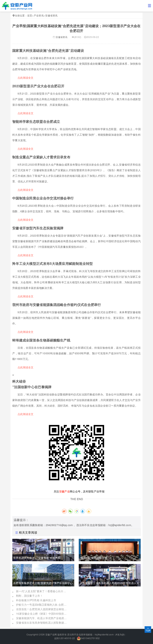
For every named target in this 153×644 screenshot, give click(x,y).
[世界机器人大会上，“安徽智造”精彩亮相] (43, 549)
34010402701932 (90, 638)
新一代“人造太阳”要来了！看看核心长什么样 (42, 591)
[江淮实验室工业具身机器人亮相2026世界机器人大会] (110, 575)
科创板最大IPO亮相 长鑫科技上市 (36, 600)
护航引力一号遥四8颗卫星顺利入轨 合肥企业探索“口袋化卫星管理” (42, 604)
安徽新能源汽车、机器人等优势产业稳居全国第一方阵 (42, 618)
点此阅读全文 (26, 77)
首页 (29, 15)
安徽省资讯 (51, 15)
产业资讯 (39, 15)
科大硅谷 (19, 381)
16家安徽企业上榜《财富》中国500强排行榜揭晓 (42, 613)
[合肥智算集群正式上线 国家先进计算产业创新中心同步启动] (43, 575)
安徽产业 (64, 491)
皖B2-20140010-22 (64, 638)
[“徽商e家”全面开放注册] (110, 549)
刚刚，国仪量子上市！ (29, 595)
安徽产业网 (51, 634)
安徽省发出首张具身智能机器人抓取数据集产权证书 (42, 622)
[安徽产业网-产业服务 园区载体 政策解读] (17, 5)
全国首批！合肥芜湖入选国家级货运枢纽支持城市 (42, 609)
